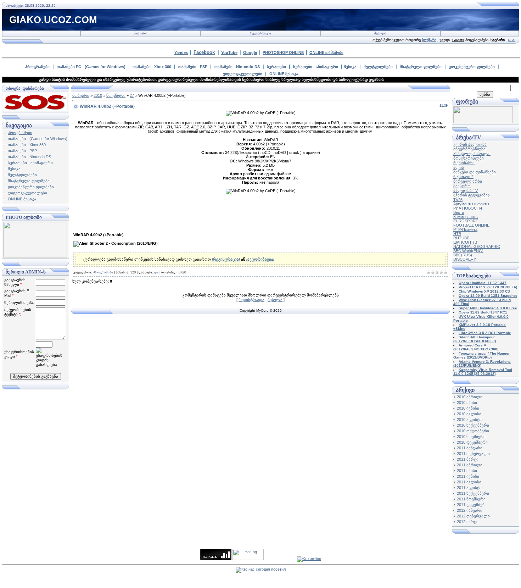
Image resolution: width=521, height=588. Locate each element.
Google (250, 52)
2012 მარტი (467, 522)
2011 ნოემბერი (471, 499)
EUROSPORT (465, 221)
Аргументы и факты (471, 204)
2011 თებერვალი (473, 453)
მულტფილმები (378, 67)
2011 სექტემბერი (473, 493)
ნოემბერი (115, 95)
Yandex (181, 52)
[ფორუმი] (483, 122)
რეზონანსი (464, 163)
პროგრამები (37, 67)
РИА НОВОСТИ (467, 208)
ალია (458, 167)
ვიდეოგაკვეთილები (242, 74)
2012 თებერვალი (473, 516)
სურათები (276, 67)
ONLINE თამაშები (326, 52)
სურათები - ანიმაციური (315, 67)
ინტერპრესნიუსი (469, 149)
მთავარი (140, 33)
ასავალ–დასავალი (472, 153)
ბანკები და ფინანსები (474, 172)
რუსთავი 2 (463, 176)
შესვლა (380, 33)
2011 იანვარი (469, 448)
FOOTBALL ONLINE (471, 225)
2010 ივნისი (468, 408)
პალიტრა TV (465, 190)
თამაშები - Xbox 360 (152, 67)
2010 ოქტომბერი (473, 431)
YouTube (229, 52)
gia (156, 272)
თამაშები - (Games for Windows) (37, 139)
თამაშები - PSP (192, 67)
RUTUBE (461, 238)
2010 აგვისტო (470, 419)
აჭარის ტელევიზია (471, 195)
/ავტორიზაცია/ (260, 259)
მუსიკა (350, 67)
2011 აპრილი (469, 465)
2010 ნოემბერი (471, 436)
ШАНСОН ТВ (465, 242)
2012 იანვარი (469, 510)
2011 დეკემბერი (472, 505)
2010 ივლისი (469, 414)
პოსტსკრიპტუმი (468, 158)
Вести (458, 212)
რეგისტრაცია (260, 33)
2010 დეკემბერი (472, 442)
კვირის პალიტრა (470, 144)
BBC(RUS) (462, 255)
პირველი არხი (467, 181)
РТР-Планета (465, 229)
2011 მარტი (467, 459)
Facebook (204, 52)
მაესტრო (462, 186)
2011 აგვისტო (470, 488)
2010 (98, 95)
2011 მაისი (467, 470)
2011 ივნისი (468, 476)
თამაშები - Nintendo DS (237, 67)
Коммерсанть (465, 217)
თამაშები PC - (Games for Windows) (91, 67)
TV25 (458, 200)
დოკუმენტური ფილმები (472, 67)
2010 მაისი (467, 402)
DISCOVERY (464, 259)
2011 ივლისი (469, 482)
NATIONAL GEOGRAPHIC (476, 246)
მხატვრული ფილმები (421, 67)
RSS (511, 40)
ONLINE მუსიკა (283, 74)
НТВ (457, 234)
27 (132, 95)
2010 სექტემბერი (473, 425)
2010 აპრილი (469, 397)
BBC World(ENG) (468, 251)
